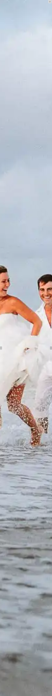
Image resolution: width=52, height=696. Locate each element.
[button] (1, 348)
